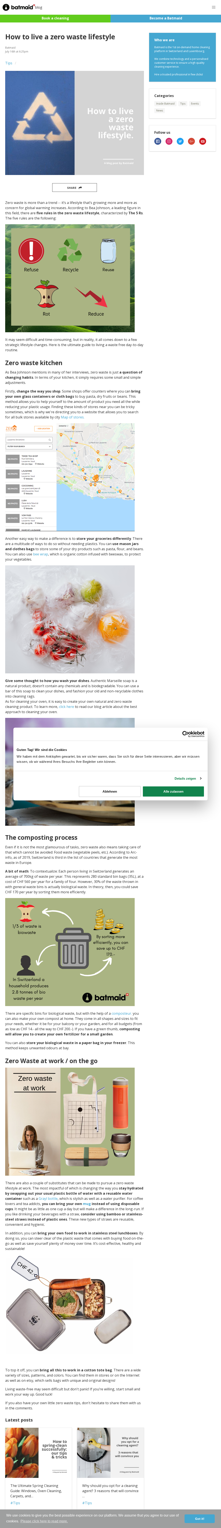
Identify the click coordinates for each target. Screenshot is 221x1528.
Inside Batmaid (165, 103)
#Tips (15, 1503)
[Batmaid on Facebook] (160, 143)
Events (195, 103)
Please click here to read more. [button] (44, 1521)
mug (87, 1203)
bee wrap (40, 554)
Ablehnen (110, 791)
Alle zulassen (173, 791)
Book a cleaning (55, 18)
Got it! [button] (199, 1518)
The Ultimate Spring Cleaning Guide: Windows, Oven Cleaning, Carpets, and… (36, 1490)
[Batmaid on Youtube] (204, 143)
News (159, 110)
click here (66, 706)
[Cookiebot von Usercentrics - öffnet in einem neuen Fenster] (185, 734)
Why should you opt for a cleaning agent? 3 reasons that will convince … (110, 1490)
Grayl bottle (48, 1198)
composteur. (122, 1013)
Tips (8, 63)
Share (72, 188)
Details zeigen (185, 778)
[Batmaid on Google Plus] (193, 143)
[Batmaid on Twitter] (182, 143)
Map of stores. (72, 417)
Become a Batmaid (166, 18)
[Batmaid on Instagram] (171, 143)
